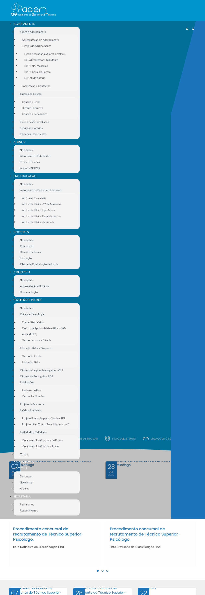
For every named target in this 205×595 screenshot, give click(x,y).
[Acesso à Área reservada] (193, 29)
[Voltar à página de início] (33, 9)
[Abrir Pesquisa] (187, 29)
